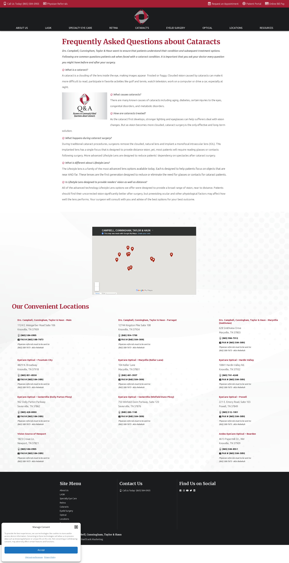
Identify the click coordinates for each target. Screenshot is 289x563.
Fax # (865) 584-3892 (132, 339)
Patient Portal (254, 3)
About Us (22, 28)
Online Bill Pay (276, 3)
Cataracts (142, 28)
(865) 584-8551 (230, 449)
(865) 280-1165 (129, 412)
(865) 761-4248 (230, 375)
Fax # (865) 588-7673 (31, 339)
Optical (207, 28)
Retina (113, 28)
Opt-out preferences (34, 557)
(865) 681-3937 (129, 375)
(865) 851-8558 (28, 375)
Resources (266, 28)
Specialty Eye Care (80, 28)
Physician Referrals (57, 3)
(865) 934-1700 (129, 335)
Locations (236, 28)
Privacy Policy (50, 557)
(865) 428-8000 (28, 412)
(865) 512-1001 (230, 412)
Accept (41, 550)
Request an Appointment (225, 3)
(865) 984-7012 (230, 338)
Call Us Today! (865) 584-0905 (23, 3)
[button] (76, 526)
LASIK (48, 28)
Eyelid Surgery (175, 28)
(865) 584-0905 (28, 335)
